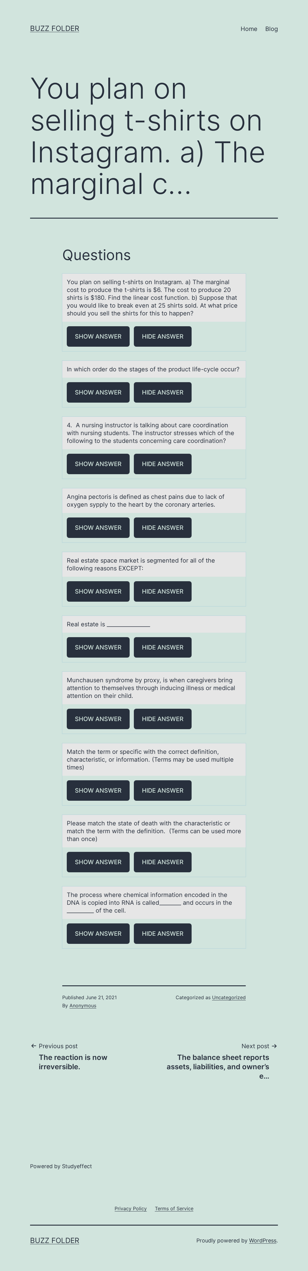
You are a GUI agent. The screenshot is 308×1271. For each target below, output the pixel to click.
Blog (271, 28)
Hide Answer (162, 336)
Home (249, 28)
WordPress (262, 1240)
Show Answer (98, 336)
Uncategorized (229, 997)
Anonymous (82, 1005)
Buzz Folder (54, 28)
